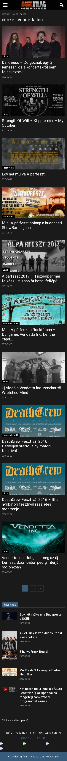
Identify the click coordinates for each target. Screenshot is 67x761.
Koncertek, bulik (10, 323)
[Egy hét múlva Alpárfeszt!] (33, 153)
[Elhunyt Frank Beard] (9, 654)
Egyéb (6, 270)
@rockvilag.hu (33, 738)
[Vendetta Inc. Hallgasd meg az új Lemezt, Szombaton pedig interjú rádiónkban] (33, 537)
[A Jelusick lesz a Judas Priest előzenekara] (9, 640)
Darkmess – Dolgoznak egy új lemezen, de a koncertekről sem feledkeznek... (29, 67)
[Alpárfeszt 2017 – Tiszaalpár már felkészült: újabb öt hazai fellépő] (33, 256)
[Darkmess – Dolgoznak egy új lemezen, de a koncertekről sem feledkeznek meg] (33, 42)
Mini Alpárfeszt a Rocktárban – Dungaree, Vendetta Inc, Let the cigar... (28, 334)
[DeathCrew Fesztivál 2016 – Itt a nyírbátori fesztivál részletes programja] (33, 479)
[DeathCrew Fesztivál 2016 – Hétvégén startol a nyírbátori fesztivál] (33, 421)
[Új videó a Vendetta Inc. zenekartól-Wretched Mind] (33, 367)
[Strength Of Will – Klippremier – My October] (33, 100)
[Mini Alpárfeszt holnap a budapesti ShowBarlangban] (33, 202)
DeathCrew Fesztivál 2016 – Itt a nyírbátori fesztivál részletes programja (30, 504)
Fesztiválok (8, 167)
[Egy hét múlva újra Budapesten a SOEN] (9, 616)
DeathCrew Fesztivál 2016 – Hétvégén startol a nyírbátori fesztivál (26, 446)
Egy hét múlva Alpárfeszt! (24, 174)
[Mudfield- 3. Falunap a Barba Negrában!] (9, 672)
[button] (62, 5)
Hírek (5, 56)
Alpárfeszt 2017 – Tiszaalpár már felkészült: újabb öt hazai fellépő (31, 278)
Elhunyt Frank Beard (34, 651)
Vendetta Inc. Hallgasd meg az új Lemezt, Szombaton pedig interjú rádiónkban (30, 562)
